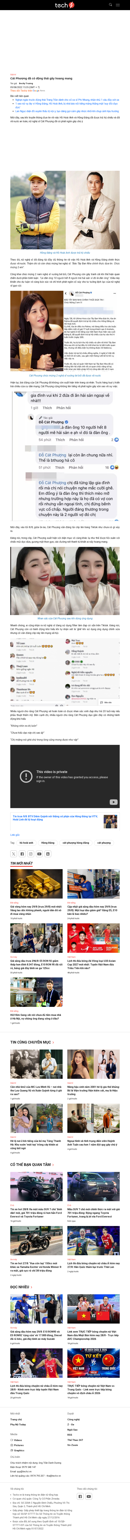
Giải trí (13, 74)
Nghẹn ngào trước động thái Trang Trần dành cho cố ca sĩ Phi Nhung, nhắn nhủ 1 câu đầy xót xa (67, 99)
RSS (69, 1434)
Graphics (19, 1450)
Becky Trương (26, 83)
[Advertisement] (65, 148)
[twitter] (13, 853)
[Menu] (118, 5)
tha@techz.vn (54, 1475)
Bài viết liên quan (19, 96)
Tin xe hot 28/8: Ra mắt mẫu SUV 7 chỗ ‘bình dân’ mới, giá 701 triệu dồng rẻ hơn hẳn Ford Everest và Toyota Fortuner (36, 1213)
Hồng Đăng (47, 842)
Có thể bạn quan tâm (31, 1165)
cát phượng (104, 842)
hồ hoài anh (26, 842)
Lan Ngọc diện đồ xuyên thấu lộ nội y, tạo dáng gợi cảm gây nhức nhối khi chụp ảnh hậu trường (67, 111)
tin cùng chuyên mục (31, 1042)
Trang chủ (16, 1419)
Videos (18, 1440)
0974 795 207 (37, 1475)
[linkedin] (48, 853)
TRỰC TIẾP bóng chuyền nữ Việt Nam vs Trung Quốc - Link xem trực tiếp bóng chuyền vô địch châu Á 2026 (90, 1389)
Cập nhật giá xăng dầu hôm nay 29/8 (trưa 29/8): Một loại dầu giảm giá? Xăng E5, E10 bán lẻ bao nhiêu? (92, 910)
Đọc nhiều (20, 1287)
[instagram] (30, 853)
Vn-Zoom (72, 1445)
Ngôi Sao (72, 1429)
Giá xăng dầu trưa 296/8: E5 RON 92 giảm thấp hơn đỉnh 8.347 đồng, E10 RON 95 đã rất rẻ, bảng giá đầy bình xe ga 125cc (36, 964)
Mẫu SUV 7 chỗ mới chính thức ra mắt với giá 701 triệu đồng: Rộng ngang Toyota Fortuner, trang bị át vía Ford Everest (93, 1213)
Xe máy (13, 957)
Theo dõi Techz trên (21, 90)
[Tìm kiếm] (108, 5)
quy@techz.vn (24, 1471)
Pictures (19, 1445)
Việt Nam (71, 957)
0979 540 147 (29, 1467)
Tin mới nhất (21, 863)
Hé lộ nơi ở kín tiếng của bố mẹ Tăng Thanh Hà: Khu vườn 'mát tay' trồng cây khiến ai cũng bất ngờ (35, 1145)
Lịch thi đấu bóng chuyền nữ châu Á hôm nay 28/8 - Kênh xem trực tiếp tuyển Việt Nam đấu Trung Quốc (36, 1389)
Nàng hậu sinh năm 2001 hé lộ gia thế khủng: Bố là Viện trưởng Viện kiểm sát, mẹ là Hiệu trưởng (93, 1090)
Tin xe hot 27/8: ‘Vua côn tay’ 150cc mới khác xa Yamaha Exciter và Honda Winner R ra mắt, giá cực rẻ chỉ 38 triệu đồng (35, 1267)
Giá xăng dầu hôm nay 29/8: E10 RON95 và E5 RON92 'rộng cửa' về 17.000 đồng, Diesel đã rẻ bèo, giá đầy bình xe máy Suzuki (36, 1335)
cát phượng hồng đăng (76, 842)
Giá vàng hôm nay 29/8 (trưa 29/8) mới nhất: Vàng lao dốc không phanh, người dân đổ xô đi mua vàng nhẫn (36, 910)
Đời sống (14, 903)
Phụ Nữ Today (18, 1424)
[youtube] (39, 853)
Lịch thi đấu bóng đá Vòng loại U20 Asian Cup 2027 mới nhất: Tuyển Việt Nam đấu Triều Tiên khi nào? (91, 964)
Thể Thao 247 (75, 1440)
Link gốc (15, 834)
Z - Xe (70, 1424)
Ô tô (12, 1205)
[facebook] (22, 853)
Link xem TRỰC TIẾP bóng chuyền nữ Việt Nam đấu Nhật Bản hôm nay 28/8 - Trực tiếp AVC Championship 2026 (93, 1335)
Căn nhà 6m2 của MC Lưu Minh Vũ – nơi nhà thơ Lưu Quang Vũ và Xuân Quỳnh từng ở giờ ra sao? (36, 1090)
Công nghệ (73, 1419)
